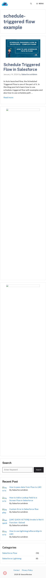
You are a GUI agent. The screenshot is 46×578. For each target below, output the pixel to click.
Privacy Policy (27, 570)
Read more (8, 97)
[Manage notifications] (5, 573)
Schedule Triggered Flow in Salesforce (21, 67)
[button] (31, 3)
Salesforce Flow (9, 553)
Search (38, 470)
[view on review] (4, 3)
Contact (17, 570)
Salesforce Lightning (11, 558)
